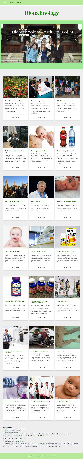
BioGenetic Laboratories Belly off (14, 151)
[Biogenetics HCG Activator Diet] (15, 298)
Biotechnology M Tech (12, 401)
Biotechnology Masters (38, 251)
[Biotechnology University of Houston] (15, 348)
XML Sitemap (52, 456)
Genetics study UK (63, 301)
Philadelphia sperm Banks (39, 151)
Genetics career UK (37, 201)
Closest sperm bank (63, 401)
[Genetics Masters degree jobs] (15, 198)
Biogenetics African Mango (65, 251)
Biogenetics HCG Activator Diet (15, 301)
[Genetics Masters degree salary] (67, 198)
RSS (47, 456)
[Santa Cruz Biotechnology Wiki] (15, 98)
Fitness (20, 437)
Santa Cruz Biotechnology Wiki (15, 101)
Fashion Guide (40, 435)
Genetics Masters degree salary (67, 201)
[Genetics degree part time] (41, 348)
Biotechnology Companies (65, 151)
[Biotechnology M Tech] (15, 398)
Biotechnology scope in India (40, 401)
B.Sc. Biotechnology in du (65, 101)
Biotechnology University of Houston (14, 351)
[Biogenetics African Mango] (67, 248)
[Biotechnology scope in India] (41, 398)
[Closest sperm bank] (67, 398)
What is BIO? (61, 351)
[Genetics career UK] (41, 198)
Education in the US (10, 433)
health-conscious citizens (39, 443)
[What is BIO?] (67, 348)
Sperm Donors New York (13, 251)
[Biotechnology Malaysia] (41, 98)
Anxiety (6, 430)
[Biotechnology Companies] (67, 148)
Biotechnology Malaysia (38, 101)
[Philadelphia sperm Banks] (41, 148)
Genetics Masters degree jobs (14, 201)
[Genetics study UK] (67, 298)
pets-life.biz (18, 440)
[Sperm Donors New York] (15, 248)
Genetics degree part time (39, 351)
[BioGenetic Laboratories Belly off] (15, 148)
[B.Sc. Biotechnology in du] (67, 98)
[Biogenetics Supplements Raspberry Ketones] (41, 298)
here (23, 438)
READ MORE (24, 39)
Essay (16, 432)
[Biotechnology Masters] (41, 248)
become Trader (13, 429)
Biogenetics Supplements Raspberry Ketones (39, 301)
